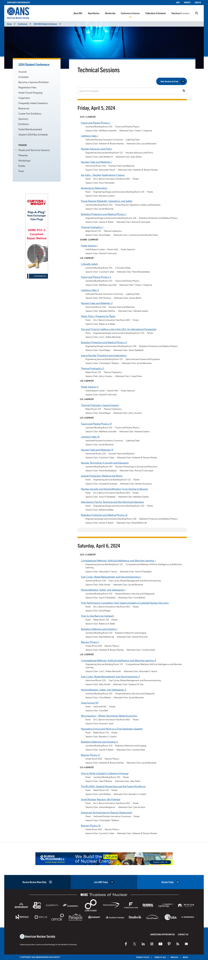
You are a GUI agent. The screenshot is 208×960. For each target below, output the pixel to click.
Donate (187, 2)
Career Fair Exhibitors (29, 113)
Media (185, 957)
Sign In (198, 2)
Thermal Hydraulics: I (92, 227)
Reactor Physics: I (90, 641)
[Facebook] (126, 944)
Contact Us (183, 934)
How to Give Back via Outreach (97, 615)
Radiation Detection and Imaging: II (99, 741)
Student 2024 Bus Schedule (33, 134)
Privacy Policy (143, 957)
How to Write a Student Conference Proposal (104, 773)
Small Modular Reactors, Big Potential (100, 799)
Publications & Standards (155, 13)
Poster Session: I (89, 245)
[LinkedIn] (143, 944)
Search (196, 13)
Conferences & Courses (130, 13)
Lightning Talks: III (90, 436)
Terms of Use (160, 957)
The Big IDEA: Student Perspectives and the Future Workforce (113, 786)
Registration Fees (27, 87)
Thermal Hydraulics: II (92, 368)
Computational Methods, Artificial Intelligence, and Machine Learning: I (118, 560)
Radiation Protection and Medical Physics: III (104, 514)
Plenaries (23, 155)
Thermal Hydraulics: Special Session (100, 405)
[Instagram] (152, 944)
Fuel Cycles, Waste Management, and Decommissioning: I (111, 576)
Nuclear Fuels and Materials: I (96, 161)
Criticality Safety (89, 263)
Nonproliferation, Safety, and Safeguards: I (103, 589)
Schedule (23, 76)
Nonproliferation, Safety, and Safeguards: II (103, 689)
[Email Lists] (186, 944)
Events (21, 165)
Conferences (22, 23)
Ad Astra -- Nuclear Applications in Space (103, 174)
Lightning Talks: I (89, 135)
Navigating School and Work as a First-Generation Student (111, 728)
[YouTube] (160, 944)
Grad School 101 (89, 702)
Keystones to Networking (94, 187)
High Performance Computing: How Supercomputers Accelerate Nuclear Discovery (125, 602)
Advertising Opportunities (162, 934)
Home (9, 23)
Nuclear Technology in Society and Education (105, 462)
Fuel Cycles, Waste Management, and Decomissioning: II (110, 676)
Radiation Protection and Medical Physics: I (103, 214)
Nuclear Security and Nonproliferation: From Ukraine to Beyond (114, 488)
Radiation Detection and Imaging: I (99, 628)
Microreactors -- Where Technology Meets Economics (109, 715)
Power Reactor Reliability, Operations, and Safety (106, 200)
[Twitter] (134, 944)
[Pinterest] (169, 944)
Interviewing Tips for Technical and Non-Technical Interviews (112, 501)
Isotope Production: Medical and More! (101, 475)
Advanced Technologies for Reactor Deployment (106, 812)
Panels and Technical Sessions (34, 150)
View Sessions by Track (169, 81)
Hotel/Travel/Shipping (30, 92)
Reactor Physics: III (90, 825)
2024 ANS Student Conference (45, 23)
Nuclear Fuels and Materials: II (96, 303)
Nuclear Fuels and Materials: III (97, 449)
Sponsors (23, 118)
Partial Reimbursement (30, 129)
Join (178, 2)
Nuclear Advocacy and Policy (96, 148)
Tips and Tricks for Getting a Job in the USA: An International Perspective (118, 329)
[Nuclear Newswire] (178, 944)
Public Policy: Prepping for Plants (98, 316)
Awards (22, 71)
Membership (110, 13)
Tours (21, 170)
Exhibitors (23, 124)
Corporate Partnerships (18, 2)
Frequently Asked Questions (33, 103)
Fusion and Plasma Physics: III (96, 423)
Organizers (24, 97)
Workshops (24, 160)
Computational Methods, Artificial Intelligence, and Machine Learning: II (118, 660)
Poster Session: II (89, 386)
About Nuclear (93, 13)
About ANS (77, 13)
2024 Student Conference (33, 64)
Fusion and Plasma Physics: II (96, 276)
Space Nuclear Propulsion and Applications (103, 355)
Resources (23, 108)
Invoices (174, 957)
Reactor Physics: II (90, 754)
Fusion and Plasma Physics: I (95, 122)
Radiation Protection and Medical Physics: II (104, 342)
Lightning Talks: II (90, 290)
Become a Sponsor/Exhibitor (33, 82)
